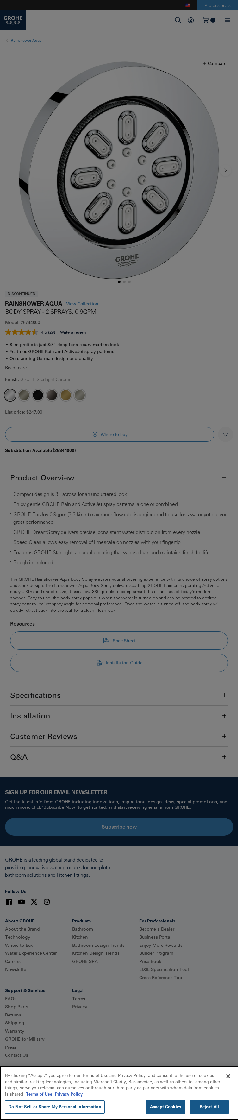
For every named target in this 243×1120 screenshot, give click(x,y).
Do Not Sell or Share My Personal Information (55, 1106)
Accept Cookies (165, 1106)
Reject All (209, 1106)
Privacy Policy (69, 1094)
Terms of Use (39, 1094)
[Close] (228, 1076)
